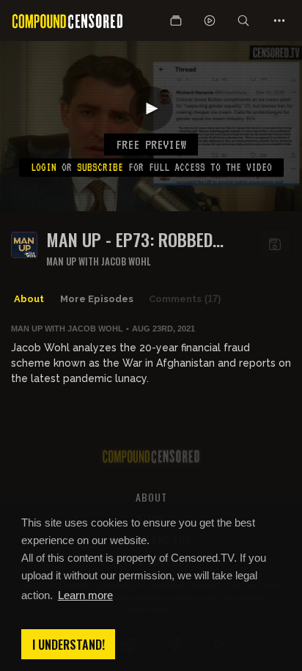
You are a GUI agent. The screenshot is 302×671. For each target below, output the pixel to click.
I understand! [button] (68, 644)
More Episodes (96, 298)
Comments (185, 298)
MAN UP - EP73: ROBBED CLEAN (129, 239)
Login (43, 167)
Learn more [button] (85, 595)
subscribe (100, 167)
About (29, 298)
